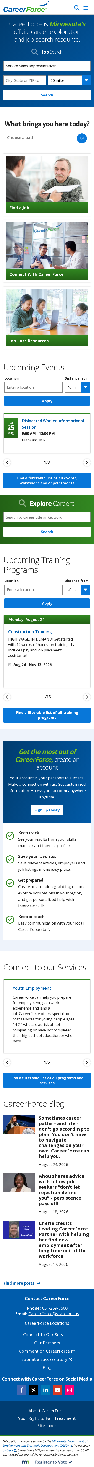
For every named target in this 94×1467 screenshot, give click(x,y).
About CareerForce (47, 1410)
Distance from (77, 378)
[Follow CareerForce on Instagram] (69, 1390)
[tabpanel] (47, 433)
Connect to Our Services (47, 1334)
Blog (47, 1367)
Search (47, 95)
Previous (7, 462)
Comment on (44, 1351)
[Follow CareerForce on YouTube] (57, 1390)
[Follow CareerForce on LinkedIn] (45, 1390)
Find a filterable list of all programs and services (47, 1080)
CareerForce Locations (47, 1323)
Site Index (47, 1425)
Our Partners (47, 1343)
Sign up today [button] (47, 810)
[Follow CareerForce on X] (33, 1390)
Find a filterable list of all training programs (47, 715)
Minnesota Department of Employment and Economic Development (44, 1443)
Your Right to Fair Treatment (47, 1418)
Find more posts (18, 1283)
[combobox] (24, 80)
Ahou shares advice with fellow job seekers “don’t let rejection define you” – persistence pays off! (61, 1189)
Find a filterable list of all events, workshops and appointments (47, 480)
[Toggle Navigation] (85, 8)
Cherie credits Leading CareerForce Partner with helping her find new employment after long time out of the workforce (64, 1239)
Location (11, 378)
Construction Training (30, 631)
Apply (47, 400)
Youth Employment (32, 988)
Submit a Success (44, 1359)
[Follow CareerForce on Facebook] (21, 1390)
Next (87, 462)
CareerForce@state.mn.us (54, 1313)
